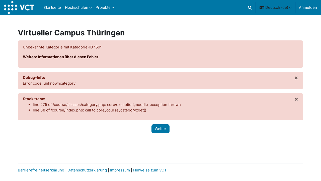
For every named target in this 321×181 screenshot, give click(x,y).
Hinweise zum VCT (150, 170)
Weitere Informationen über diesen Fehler (60, 56)
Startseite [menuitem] (52, 7)
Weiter (160, 128)
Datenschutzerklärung (87, 170)
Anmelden (308, 7)
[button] (250, 7)
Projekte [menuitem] (103, 7)
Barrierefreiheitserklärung (41, 170)
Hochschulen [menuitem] (76, 7)
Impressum (120, 170)
